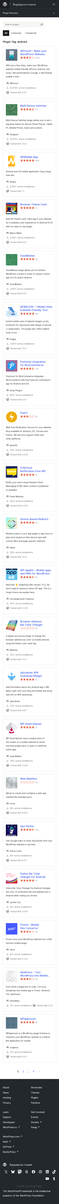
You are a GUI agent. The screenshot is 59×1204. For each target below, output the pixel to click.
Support (7, 1117)
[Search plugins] (42, 24)
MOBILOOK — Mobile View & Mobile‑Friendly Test (36, 308)
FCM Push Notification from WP (33, 469)
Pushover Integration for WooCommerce (33, 363)
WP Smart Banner (31, 723)
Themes (35, 1092)
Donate (36, 1122)
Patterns (35, 1102)
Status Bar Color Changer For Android (32, 875)
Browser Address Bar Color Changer (31, 623)
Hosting (7, 1097)
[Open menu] (54, 4)
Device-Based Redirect (34, 519)
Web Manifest (28, 778)
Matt (7, 1141)
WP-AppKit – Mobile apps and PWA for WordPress (35, 572)
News (6, 1092)
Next (39, 1071)
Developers (9, 1122)
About (6, 1087)
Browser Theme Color (33, 204)
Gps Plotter (27, 826)
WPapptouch (28, 1018)
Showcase (36, 1087)
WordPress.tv (11, 1127)
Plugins (34, 1097)
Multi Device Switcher (33, 105)
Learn (6, 1112)
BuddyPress (10, 1151)
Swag (35, 1127)
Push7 (24, 412)
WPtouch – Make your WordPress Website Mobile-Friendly (33, 52)
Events (34, 1117)
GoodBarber (27, 255)
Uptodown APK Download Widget (31, 674)
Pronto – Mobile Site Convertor (29, 926)
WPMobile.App (29, 157)
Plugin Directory (10, 13)
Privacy (7, 1102)
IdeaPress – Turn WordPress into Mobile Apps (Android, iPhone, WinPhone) (34, 974)
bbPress (8, 1146)
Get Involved (38, 1112)
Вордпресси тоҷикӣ (21, 1164)
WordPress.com (12, 1136)
